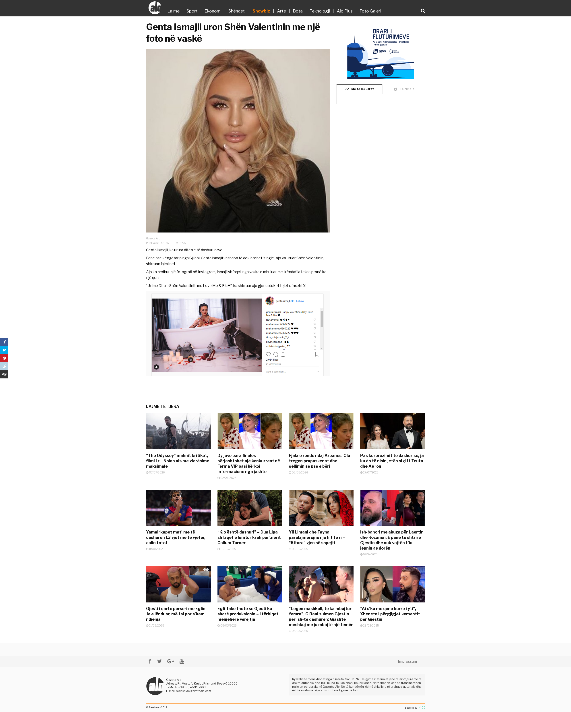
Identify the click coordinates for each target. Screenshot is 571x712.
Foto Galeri (370, 11)
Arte (281, 11)
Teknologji (320, 11)
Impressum (407, 661)
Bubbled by (411, 707)
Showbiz (261, 11)
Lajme (173, 11)
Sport (192, 11)
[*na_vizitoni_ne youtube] (182, 661)
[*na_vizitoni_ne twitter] (159, 661)
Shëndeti (237, 11)
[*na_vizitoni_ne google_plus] (170, 661)
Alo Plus (345, 11)
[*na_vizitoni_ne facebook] (150, 661)
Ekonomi (213, 11)
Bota (298, 11)
